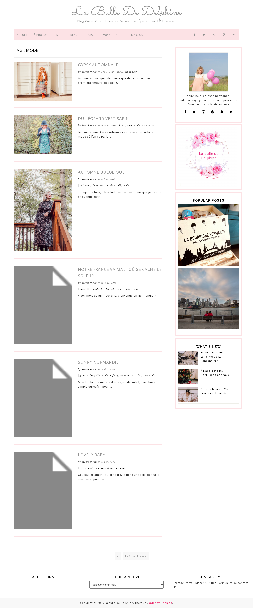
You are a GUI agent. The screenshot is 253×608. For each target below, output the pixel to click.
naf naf (114, 375)
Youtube (234, 35)
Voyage (109, 35)
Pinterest (225, 35)
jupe (113, 289)
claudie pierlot (100, 289)
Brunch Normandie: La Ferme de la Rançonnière (214, 357)
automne (85, 185)
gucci (83, 468)
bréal (122, 125)
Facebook (195, 35)
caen (129, 125)
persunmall (102, 468)
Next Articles (135, 555)
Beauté (75, 35)
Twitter (205, 35)
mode (120, 71)
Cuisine (92, 35)
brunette (85, 289)
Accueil (22, 35)
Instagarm (215, 35)
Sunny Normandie (98, 362)
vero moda (149, 375)
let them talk (113, 185)
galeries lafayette (90, 375)
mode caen (131, 71)
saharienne (131, 289)
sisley (137, 375)
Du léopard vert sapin (103, 118)
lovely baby (91, 454)
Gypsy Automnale (98, 64)
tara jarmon (117, 468)
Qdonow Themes (160, 603)
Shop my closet (134, 35)
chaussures (98, 185)
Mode (60, 35)
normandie (148, 125)
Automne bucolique (101, 172)
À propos (41, 35)
